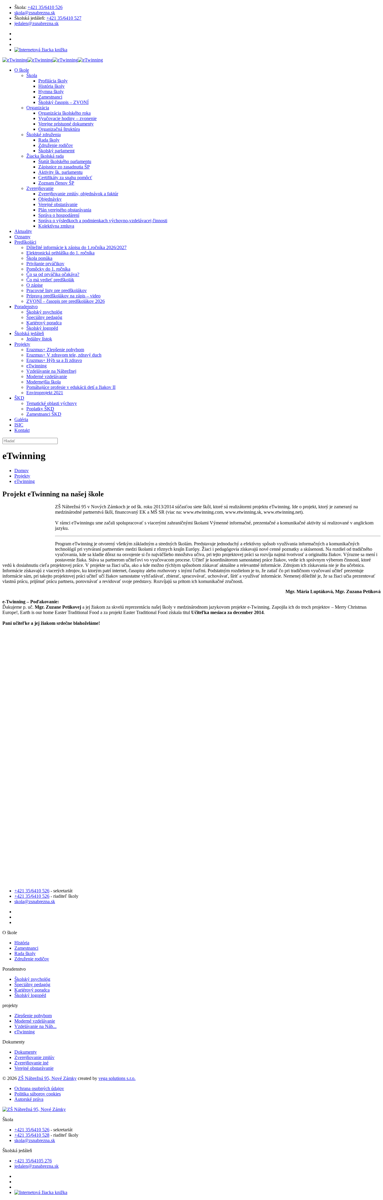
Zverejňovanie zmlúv (34, 1057)
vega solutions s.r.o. (117, 1078)
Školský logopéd (30, 995)
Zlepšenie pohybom (33, 1015)
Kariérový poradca (32, 989)
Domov (21, 470)
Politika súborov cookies (37, 1093)
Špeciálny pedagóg (32, 984)
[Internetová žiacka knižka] (40, 49)
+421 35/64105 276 (33, 1160)
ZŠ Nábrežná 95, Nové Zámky (47, 1078)
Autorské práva (28, 1099)
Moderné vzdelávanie (34, 1020)
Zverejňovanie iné (31, 1062)
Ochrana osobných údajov (39, 1088)
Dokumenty (25, 1052)
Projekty (22, 475)
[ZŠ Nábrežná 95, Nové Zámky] (52, 59)
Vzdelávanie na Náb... (35, 1026)
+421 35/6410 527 (63, 18)
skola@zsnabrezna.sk (34, 12)
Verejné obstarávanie (34, 1068)
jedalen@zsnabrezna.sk (36, 23)
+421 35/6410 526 (45, 7)
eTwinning (24, 481)
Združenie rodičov (31, 958)
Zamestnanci (26, 948)
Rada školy (25, 953)
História (21, 942)
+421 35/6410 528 (31, 1135)
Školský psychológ (32, 979)
